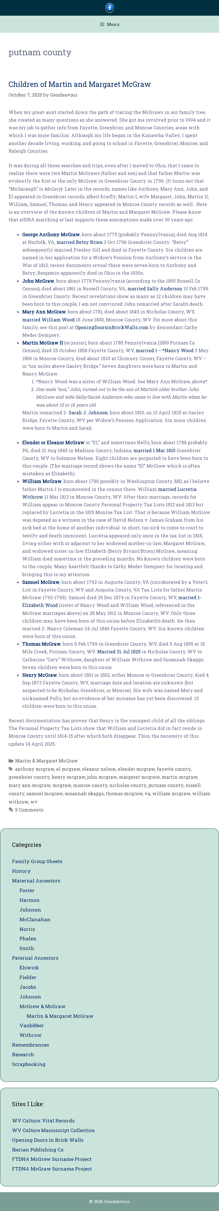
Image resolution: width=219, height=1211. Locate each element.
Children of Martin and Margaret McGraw (80, 84)
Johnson (30, 909)
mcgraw (61, 785)
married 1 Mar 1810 (154, 450)
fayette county (174, 769)
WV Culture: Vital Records (43, 1120)
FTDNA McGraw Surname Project (52, 1168)
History (21, 871)
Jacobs (27, 987)
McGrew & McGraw (42, 1006)
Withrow (30, 1035)
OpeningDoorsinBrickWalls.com (112, 327)
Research (23, 1054)
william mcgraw (171, 793)
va (147, 793)
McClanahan (34, 919)
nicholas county (128, 785)
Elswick (29, 967)
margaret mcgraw (139, 777)
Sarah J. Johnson (88, 412)
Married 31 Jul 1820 (119, 652)
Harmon (29, 900)
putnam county (165, 785)
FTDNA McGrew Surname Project (52, 1159)
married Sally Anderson (154, 288)
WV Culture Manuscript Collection (53, 1130)
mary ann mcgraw (29, 785)
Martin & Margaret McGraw (46, 761)
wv (34, 802)
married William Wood (48, 320)
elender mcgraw (136, 769)
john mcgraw (102, 777)
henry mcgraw (68, 777)
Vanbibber (31, 1025)
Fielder (27, 977)
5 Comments (29, 810)
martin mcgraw (179, 777)
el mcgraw (68, 769)
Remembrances (30, 1044)
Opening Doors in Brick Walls (48, 1140)
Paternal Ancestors (35, 958)
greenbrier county (29, 777)
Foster (27, 890)
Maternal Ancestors (36, 880)
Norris (27, 929)
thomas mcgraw (124, 793)
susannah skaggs (84, 793)
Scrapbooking (29, 1064)
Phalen (27, 938)
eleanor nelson (99, 769)
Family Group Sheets (37, 861)
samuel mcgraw (45, 793)
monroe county (90, 785)
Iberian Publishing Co (38, 1149)
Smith (26, 948)
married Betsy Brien (79, 242)
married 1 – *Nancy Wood (165, 350)
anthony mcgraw (34, 769)
